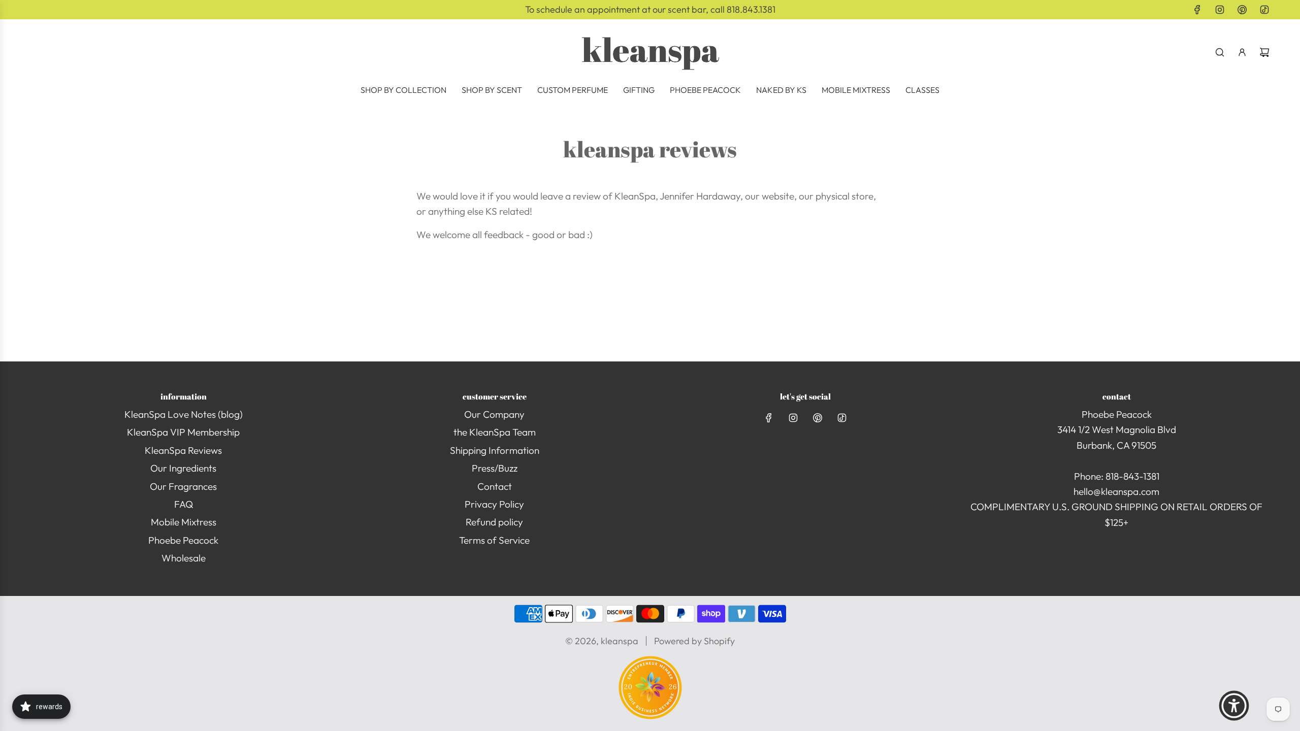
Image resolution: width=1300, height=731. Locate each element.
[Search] (1220, 52)
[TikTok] (1264, 10)
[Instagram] (1220, 10)
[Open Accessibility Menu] (1234, 705)
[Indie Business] (650, 716)
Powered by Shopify (694, 641)
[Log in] (1242, 52)
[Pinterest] (1242, 10)
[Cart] (1264, 52)
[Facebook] (1197, 10)
